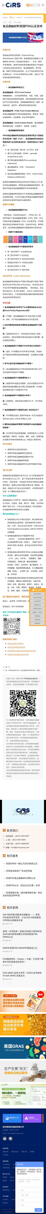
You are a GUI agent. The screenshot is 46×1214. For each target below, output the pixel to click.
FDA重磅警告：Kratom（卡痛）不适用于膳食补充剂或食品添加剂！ (23, 960)
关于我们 (5, 1155)
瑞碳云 (5, 1180)
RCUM (12, 1180)
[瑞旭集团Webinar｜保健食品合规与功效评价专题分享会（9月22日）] (23, 1024)
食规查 (32, 1151)
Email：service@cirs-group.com (13, 1133)
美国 (10, 22)
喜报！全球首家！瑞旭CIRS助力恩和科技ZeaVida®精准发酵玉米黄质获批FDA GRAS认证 (22, 934)
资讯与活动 (14, 1151)
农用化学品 (6, 1168)
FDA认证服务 (17, 22)
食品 (13, 17)
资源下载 (24, 1151)
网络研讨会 (6, 1190)
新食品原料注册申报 (15, 643)
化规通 (5, 1177)
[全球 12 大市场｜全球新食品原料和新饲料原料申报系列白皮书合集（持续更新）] (23, 1001)
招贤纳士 (5, 1203)
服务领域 (19, 17)
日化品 (15, 1164)
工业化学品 (6, 1164)
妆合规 (12, 1177)
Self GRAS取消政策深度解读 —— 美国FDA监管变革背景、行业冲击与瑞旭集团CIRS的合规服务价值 (22, 917)
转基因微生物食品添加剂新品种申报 (21, 650)
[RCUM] (32, 1118)
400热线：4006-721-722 (11, 1130)
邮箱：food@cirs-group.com (17, 847)
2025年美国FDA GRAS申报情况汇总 (20, 947)
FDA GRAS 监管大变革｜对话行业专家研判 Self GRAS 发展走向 (22, 974)
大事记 (13, 1199)
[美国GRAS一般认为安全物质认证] (23, 1048)
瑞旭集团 (5, 17)
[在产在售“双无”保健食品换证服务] (23, 1071)
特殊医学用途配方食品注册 (18, 654)
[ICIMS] (12, 1118)
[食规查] (23, 1095)
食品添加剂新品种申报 (16, 647)
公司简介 (5, 1199)
